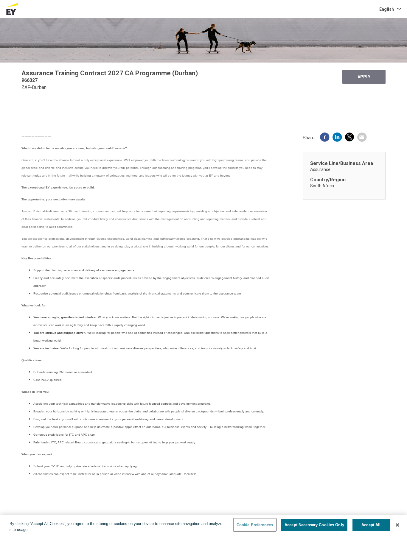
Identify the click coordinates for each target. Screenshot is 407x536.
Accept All (370, 525)
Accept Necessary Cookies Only (314, 525)
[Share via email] (361, 138)
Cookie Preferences (255, 525)
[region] (203, 525)
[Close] (397, 525)
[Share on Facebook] (325, 138)
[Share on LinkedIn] (337, 138)
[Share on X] (349, 138)
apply (364, 76)
